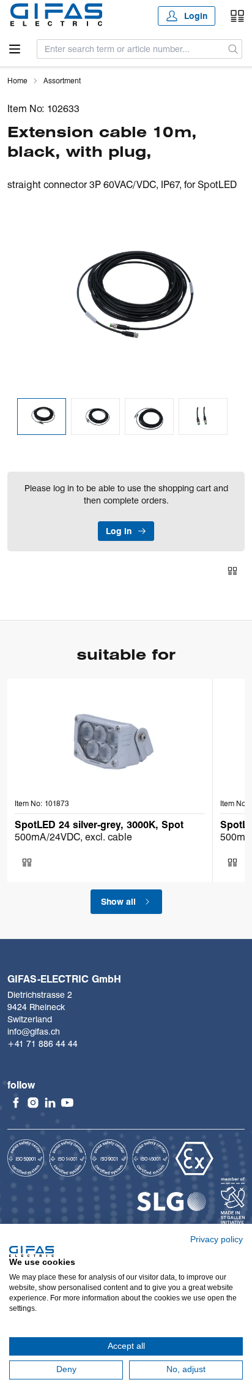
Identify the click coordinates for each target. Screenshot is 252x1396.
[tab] (41, 417)
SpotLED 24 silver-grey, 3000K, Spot (99, 825)
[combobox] (131, 49)
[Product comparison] (237, 16)
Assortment (62, 80)
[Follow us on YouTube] (67, 1102)
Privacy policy (216, 1239)
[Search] (233, 49)
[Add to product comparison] (232, 571)
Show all (118, 902)
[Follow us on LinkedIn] (50, 1102)
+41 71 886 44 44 (42, 1044)
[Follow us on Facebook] (15, 1102)
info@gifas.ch (33, 1031)
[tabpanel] (126, 299)
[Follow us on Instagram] (33, 1102)
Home (17, 80)
